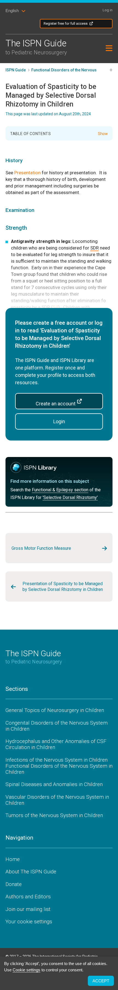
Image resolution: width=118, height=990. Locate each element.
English (12, 10)
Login (59, 421)
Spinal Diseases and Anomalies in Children (54, 784)
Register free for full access (66, 23)
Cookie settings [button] (26, 969)
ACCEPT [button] (100, 980)
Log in (108, 10)
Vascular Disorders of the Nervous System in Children (57, 800)
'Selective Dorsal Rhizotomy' (70, 497)
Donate (13, 884)
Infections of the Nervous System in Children (56, 760)
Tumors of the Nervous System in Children (54, 815)
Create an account (56, 403)
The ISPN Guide (36, 47)
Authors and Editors (28, 896)
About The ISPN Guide (30, 871)
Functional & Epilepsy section (60, 489)
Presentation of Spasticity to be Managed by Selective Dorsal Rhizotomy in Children (63, 586)
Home (12, 859)
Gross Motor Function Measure (41, 548)
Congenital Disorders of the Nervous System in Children (56, 726)
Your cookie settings (28, 921)
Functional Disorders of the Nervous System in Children (59, 769)
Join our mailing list (27, 909)
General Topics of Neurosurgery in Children (54, 710)
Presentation (27, 172)
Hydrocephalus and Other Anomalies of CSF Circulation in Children (55, 744)
